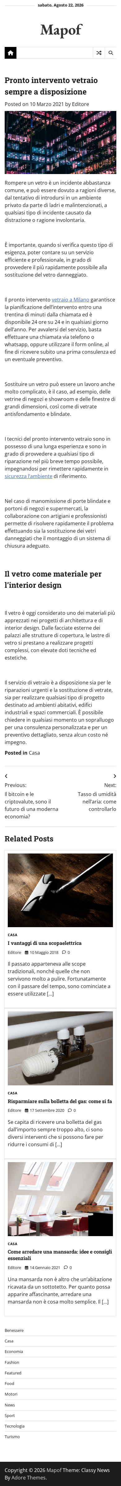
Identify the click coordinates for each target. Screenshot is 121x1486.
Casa (34, 752)
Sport (10, 1415)
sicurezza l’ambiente (28, 476)
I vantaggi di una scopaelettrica (45, 943)
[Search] (110, 53)
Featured (13, 1373)
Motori (11, 1394)
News (10, 1405)
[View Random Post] (99, 53)
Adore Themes (28, 1477)
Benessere (14, 1330)
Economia (14, 1351)
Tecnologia (15, 1426)
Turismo (12, 1436)
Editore (80, 104)
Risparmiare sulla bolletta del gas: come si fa (60, 1101)
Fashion (12, 1362)
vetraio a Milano (70, 299)
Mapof (60, 29)
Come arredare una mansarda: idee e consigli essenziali (60, 1254)
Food (9, 1383)
